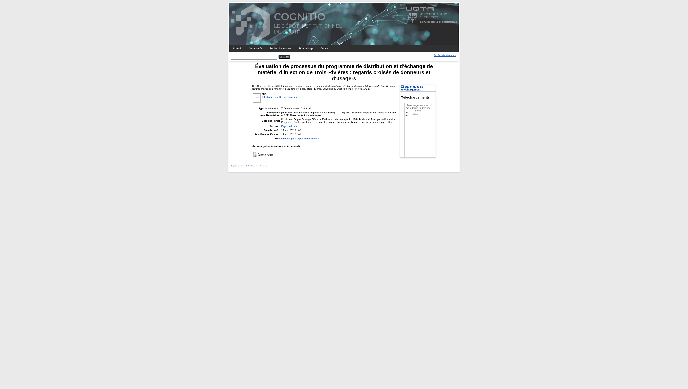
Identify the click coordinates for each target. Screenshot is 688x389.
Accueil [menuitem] (237, 48)
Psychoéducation (290, 126)
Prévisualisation (291, 97)
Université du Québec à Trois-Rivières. (252, 166)
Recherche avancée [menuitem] (281, 48)
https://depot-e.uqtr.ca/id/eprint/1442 (300, 138)
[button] (255, 154)
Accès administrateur (445, 55)
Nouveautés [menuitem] (255, 48)
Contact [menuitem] (325, 48)
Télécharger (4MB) (271, 97)
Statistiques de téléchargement (412, 88)
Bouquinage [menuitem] (306, 48)
